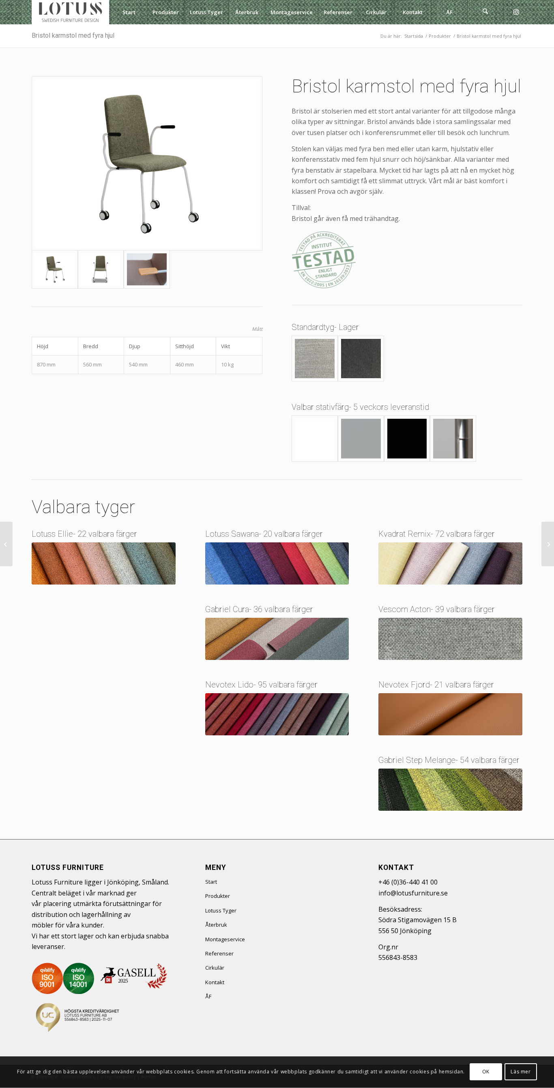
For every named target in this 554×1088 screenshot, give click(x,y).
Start (211, 881)
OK (486, 1072)
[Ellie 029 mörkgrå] (361, 359)
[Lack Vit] (315, 438)
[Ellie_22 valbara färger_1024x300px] (104, 563)
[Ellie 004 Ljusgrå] (315, 359)
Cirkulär (214, 967)
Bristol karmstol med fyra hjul (73, 35)
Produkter (217, 896)
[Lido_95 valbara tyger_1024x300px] (277, 714)
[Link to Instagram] (516, 12)
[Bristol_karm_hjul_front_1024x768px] (101, 269)
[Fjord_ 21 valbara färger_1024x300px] (450, 714)
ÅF (208, 996)
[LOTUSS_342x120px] (70, 12)
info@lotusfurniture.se (413, 893)
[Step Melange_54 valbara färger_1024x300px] (450, 790)
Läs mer (520, 1072)
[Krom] (453, 438)
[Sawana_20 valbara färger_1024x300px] (277, 563)
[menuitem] (128, 12)
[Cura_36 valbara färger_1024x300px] (277, 639)
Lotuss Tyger (220, 910)
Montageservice (225, 939)
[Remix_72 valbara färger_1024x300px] (450, 563)
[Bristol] (6, 544)
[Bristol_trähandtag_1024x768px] (147, 269)
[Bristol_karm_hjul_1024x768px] (147, 163)
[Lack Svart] (407, 438)
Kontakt (214, 982)
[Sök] (485, 12)
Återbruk (216, 924)
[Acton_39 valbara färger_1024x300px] (450, 639)
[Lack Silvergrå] (361, 438)
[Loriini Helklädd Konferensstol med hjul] (547, 544)
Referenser (219, 953)
